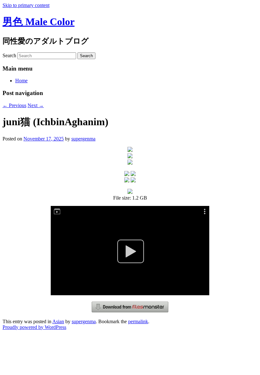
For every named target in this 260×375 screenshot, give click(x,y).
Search (9, 55)
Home (21, 80)
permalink (138, 321)
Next (36, 105)
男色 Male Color (39, 21)
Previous (14, 105)
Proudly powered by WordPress (34, 327)
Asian (58, 321)
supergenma (83, 138)
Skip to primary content (26, 5)
